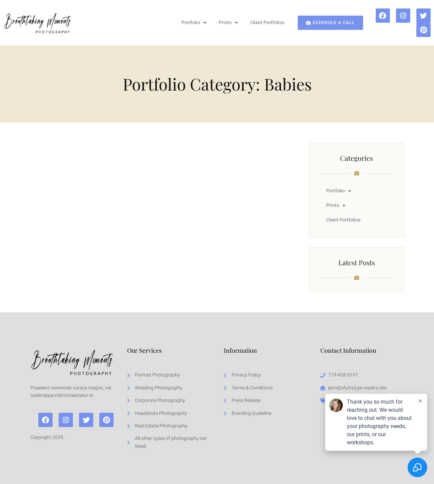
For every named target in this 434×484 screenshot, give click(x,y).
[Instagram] (403, 15)
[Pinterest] (423, 30)
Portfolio (190, 22)
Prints (225, 22)
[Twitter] (423, 15)
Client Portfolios (267, 22)
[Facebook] (383, 15)
